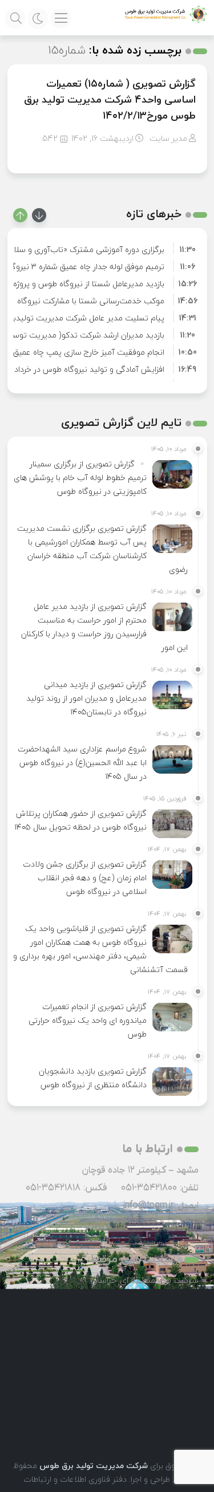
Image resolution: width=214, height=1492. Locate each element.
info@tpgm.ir (148, 1205)
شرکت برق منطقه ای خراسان (145, 1280)
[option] (107, 248)
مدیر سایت (168, 138)
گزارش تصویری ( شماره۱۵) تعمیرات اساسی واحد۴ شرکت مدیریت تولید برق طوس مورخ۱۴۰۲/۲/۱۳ (110, 99)
